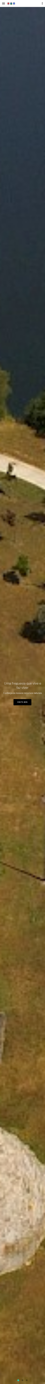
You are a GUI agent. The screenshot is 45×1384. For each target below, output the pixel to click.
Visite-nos (22, 702)
